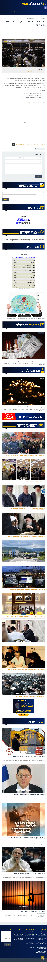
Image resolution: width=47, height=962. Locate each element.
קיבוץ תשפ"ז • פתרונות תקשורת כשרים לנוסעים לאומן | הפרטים (28, 756)
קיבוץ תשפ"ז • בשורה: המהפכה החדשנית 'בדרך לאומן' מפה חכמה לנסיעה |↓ (25, 319)
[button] (45, 7)
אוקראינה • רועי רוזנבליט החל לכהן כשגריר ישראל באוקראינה (29, 795)
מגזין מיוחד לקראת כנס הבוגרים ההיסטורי (34, 71)
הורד (13, 144)
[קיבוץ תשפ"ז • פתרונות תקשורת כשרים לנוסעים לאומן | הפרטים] (23, 741)
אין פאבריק (42, 148)
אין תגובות (30, 28)
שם (43, 192)
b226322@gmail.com (18, 939)
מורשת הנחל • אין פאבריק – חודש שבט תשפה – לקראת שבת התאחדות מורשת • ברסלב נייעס (30, 144)
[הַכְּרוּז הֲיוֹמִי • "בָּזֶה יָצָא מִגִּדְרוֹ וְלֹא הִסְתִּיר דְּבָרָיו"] (23, 895)
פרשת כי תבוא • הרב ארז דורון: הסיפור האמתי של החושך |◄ (29, 873)
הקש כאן (28, 102)
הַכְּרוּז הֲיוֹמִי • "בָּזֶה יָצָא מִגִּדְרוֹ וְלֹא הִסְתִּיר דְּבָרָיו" (33, 911)
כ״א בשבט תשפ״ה (37, 28)
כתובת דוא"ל (41, 195)
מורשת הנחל (37, 148)
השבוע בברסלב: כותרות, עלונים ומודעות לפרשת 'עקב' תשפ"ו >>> (28, 361)
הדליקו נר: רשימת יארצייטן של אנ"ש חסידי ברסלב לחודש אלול (29, 407)
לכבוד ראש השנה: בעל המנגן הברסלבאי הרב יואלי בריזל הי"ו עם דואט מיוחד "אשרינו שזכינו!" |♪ (25, 838)
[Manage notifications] (44, 959)
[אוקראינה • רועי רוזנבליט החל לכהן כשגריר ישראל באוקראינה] (23, 778)
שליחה (5, 199)
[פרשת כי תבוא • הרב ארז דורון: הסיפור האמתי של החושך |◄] (23, 859)
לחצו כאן (42, 946)
